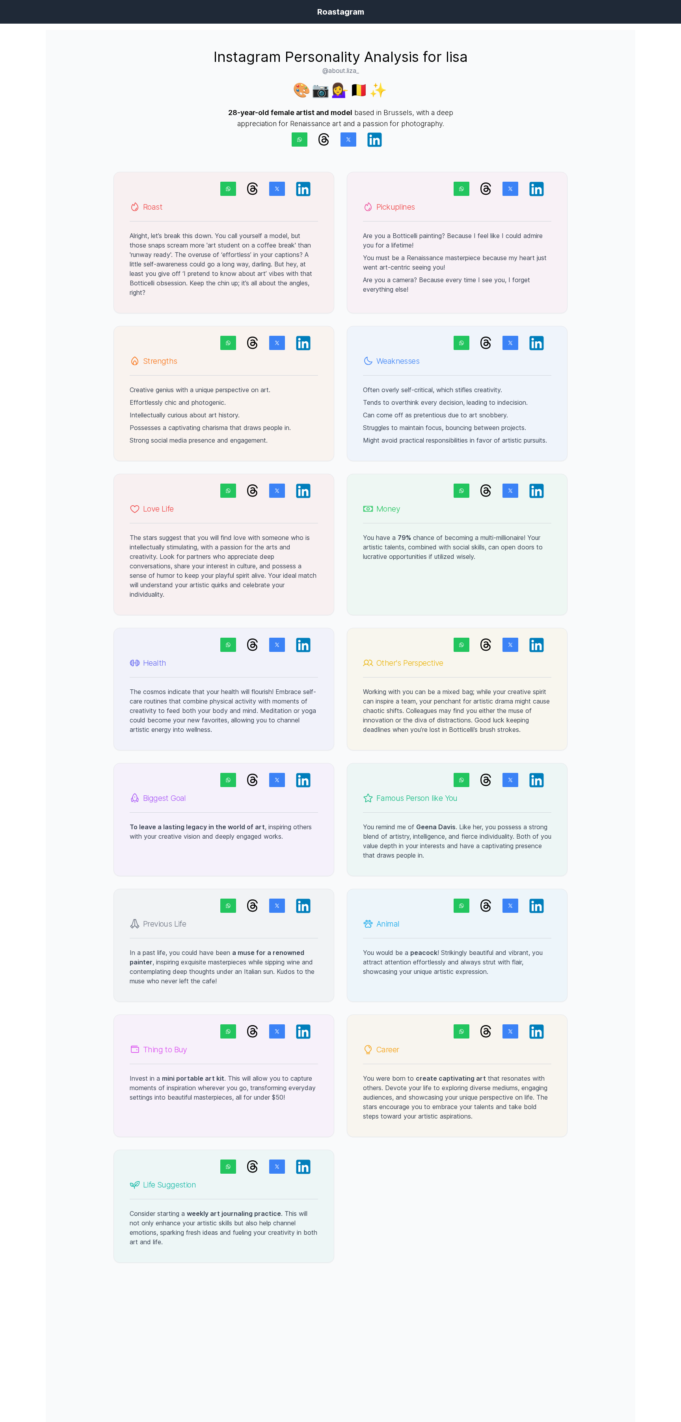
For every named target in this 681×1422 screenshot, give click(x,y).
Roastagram (340, 12)
